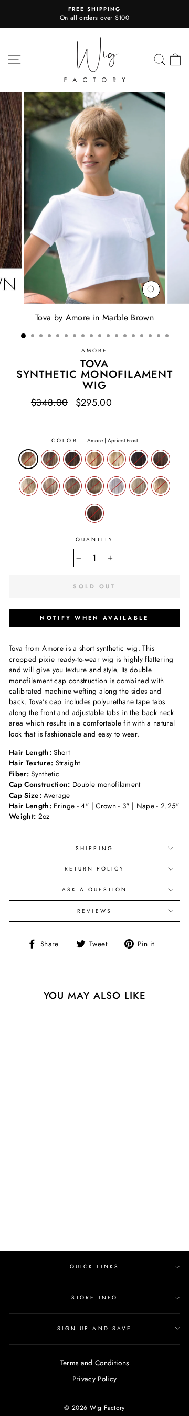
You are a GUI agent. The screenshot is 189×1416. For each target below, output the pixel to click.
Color (94, 440)
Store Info (94, 1297)
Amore (94, 350)
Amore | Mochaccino (94, 486)
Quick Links (95, 1266)
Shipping (94, 848)
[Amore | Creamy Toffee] (65, 1195)
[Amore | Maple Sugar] (53, 1205)
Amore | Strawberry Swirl (161, 486)
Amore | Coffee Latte (72, 459)
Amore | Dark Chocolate (139, 459)
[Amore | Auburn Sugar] (29, 1195)
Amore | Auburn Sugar (50, 459)
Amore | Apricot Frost (28, 459)
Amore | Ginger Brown (161, 459)
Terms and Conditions (94, 1362)
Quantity (94, 539)
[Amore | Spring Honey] (41, 1215)
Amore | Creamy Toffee (116, 459)
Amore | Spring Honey (139, 486)
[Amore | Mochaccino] (17, 1215)
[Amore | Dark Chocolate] (17, 1205)
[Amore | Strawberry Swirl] (53, 1215)
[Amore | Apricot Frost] (17, 1195)
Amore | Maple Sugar (50, 486)
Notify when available (94, 618)
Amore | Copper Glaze (94, 459)
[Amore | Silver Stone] (29, 1215)
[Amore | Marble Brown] (65, 1205)
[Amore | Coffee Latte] (41, 1195)
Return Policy (95, 869)
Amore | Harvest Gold (28, 486)
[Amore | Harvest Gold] (41, 1205)
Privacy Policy (94, 1379)
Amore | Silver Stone (116, 486)
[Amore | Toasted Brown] (65, 1215)
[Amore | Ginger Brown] (29, 1205)
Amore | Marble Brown (72, 486)
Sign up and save (94, 1328)
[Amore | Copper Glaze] (53, 1195)
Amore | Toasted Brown (94, 513)
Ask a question (95, 890)
